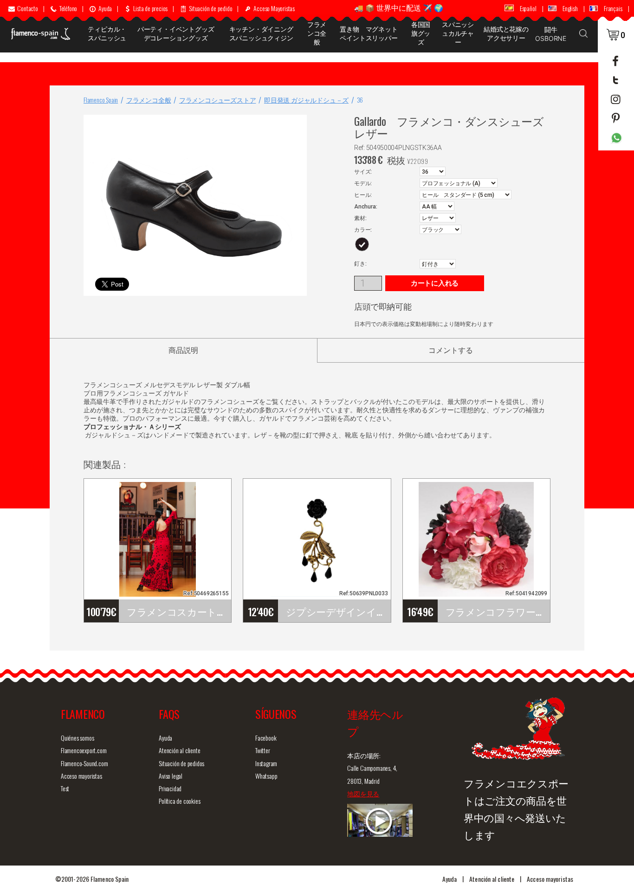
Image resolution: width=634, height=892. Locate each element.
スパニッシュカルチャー (458, 33)
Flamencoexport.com (83, 750)
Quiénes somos (77, 737)
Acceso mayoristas (81, 776)
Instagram (266, 763)
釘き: (360, 263)
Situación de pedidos (181, 763)
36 (360, 99)
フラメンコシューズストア (217, 99)
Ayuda (165, 737)
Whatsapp (266, 776)
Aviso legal (170, 776)
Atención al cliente (179, 750)
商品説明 (183, 350)
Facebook (265, 737)
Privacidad (170, 788)
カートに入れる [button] (435, 283)
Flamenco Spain (101, 99)
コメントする (450, 350)
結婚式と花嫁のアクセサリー (506, 33)
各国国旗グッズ (420, 33)
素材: (360, 218)
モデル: (363, 183)
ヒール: (363, 195)
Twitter (262, 750)
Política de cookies (179, 801)
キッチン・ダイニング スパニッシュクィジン (264, 33)
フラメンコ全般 (316, 33)
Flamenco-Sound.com (84, 763)
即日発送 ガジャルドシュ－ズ (306, 99)
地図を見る (363, 793)
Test (65, 788)
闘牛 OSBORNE (550, 34)
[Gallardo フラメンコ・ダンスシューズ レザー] (298, 123)
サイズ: (363, 172)
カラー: (363, 230)
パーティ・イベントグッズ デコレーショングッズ (177, 33)
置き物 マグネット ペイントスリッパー (371, 33)
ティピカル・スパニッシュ (107, 33)
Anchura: (365, 206)
